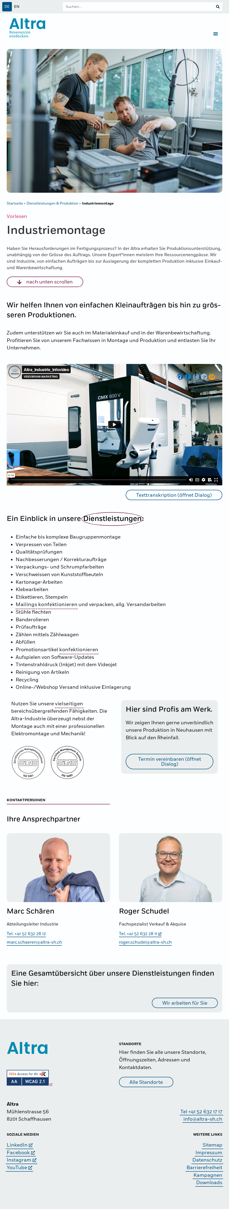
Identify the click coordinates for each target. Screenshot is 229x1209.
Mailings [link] (26, 604)
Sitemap (212, 1145)
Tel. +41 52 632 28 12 (26, 934)
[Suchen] (217, 6)
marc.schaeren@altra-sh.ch (34, 942)
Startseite (15, 203)
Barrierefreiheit (204, 1167)
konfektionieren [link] (57, 604)
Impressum (208, 1152)
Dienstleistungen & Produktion (52, 203)
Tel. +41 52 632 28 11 (138, 934)
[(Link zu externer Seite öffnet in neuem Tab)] (29, 1084)
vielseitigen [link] (69, 703)
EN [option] (16, 6)
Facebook (18, 1152)
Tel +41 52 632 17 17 (201, 1111)
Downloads (209, 1182)
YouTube (17, 1167)
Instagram (19, 1160)
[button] (215, 33)
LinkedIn (17, 1145)
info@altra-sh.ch (202, 1119)
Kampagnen (207, 1175)
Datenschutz (207, 1160)
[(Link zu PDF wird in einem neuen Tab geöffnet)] (28, 762)
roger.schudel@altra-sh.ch (145, 942)
